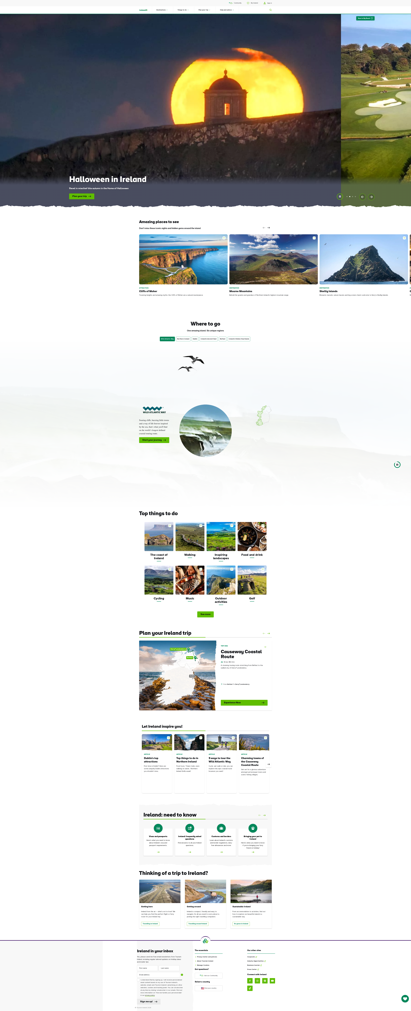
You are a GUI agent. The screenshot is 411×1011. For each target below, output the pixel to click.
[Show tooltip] (182, 974)
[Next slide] (371, 197)
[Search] (269, 10)
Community (237, 3)
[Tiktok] (250, 988)
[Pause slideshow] (340, 197)
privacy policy (150, 995)
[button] (263, 227)
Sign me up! (146, 1002)
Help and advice (226, 10)
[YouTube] (272, 980)
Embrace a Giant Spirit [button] (203, 438)
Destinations (161, 10)
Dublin (195, 339)
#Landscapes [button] (238, 689)
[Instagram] (257, 980)
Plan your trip (203, 10)
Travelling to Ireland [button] (150, 924)
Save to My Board (364, 18)
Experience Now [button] (232, 703)
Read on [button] (219, 196)
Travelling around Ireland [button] (197, 924)
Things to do (182, 10)
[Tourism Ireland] (145, 10)
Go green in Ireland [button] (241, 924)
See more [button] (205, 614)
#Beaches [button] (225, 689)
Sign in (269, 3)
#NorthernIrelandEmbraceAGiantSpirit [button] (236, 694)
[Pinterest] (265, 980)
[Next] (268, 764)
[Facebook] (250, 980)
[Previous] (142, 764)
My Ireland (254, 3)
